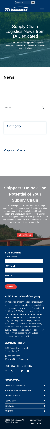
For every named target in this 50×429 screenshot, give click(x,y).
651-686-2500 (14, 356)
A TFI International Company (22, 296)
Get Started (25, 235)
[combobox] (25, 108)
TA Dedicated (16, 420)
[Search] (43, 108)
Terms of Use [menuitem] (35, 423)
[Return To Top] (47, 426)
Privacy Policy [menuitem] (36, 420)
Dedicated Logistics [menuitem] (15, 385)
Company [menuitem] (9, 406)
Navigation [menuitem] (13, 380)
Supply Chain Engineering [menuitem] (18, 390)
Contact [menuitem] (9, 411)
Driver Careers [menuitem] (12, 396)
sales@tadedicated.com (18, 359)
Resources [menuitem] (10, 401)
